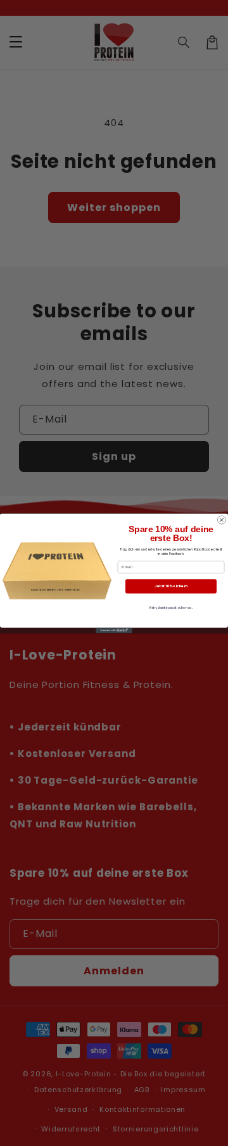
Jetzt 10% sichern (171, 586)
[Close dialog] (221, 520)
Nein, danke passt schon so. (171, 607)
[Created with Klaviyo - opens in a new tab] (114, 630)
